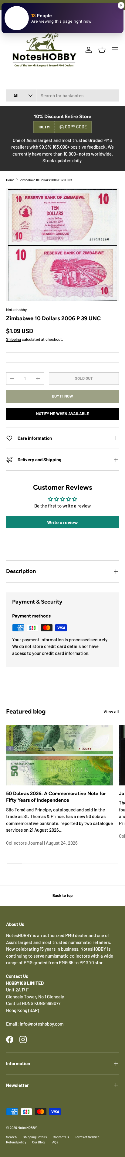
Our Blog (38, 1142)
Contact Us (61, 1137)
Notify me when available (62, 413)
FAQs (54, 1142)
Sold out (84, 378)
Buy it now (62, 396)
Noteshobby (16, 309)
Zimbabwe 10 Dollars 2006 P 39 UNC (46, 180)
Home (10, 180)
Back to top (62, 895)
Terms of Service (87, 1137)
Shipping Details (35, 1137)
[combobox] (62, 95)
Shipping (13, 339)
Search (11, 1137)
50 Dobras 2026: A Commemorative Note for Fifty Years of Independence (56, 797)
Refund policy (16, 1142)
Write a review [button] (62, 522)
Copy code (76, 126)
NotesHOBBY (27, 1128)
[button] (102, 49)
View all (111, 711)
